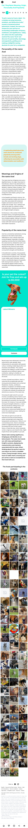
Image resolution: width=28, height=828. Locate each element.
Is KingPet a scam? (11, 790)
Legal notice (3, 790)
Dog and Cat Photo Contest (11, 787)
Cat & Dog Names (5, 788)
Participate (14, 349)
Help (23, 787)
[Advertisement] (14, 125)
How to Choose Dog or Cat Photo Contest (11, 816)
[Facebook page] (15, 784)
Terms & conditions (14, 788)
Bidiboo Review (5, 815)
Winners (19, 787)
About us (18, 790)
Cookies (20, 788)
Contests (14, 353)
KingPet (2, 787)
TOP (3, 12)
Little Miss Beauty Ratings (7, 818)
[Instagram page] (18, 784)
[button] (2, 2)
